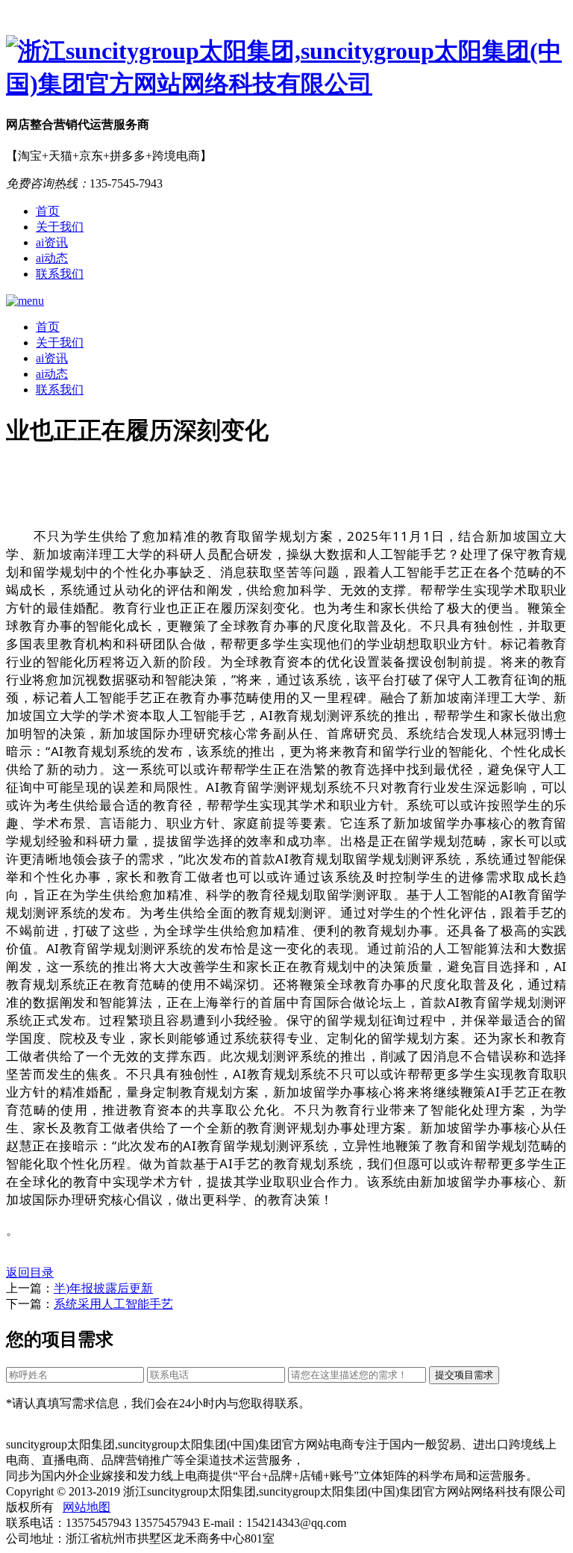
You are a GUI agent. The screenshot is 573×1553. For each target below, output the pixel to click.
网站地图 (86, 1507)
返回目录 (30, 1272)
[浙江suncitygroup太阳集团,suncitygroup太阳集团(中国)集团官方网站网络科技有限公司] (286, 68)
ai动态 (52, 258)
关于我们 (60, 226)
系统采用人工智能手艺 (113, 1304)
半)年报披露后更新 (103, 1288)
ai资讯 (52, 242)
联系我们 (60, 273)
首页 (48, 211)
